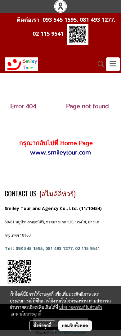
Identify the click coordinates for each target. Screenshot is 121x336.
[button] (99, 64)
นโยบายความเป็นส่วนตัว (80, 307)
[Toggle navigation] (113, 64)
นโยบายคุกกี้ (30, 313)
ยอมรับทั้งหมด (75, 325)
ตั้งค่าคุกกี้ (42, 325)
